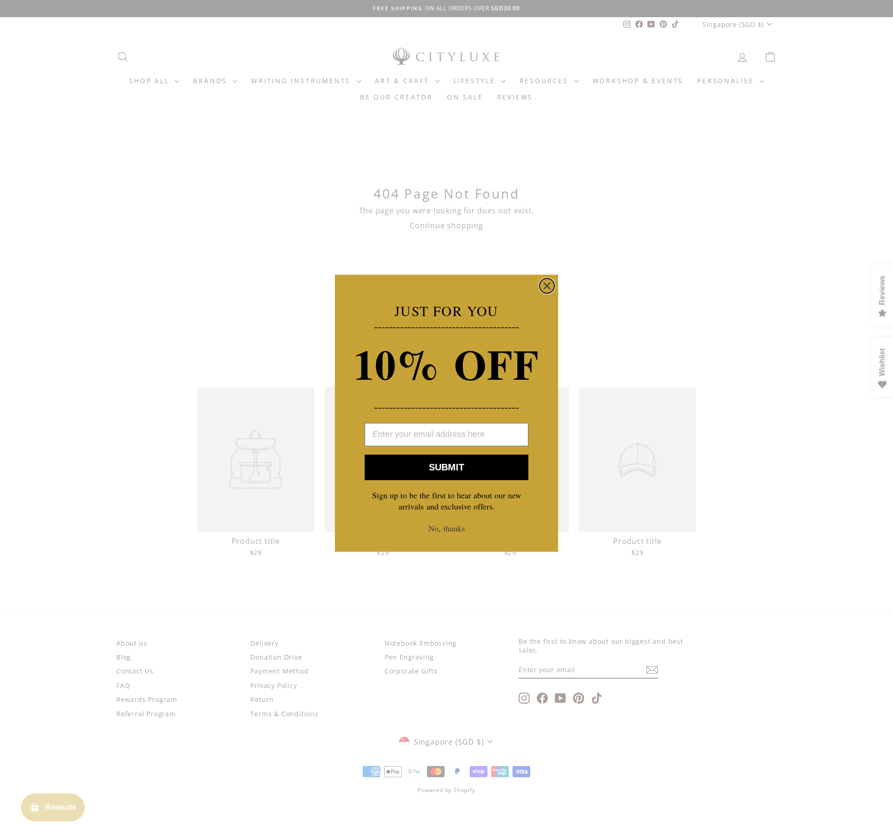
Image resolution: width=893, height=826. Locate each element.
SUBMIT (446, 467)
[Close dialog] (547, 285)
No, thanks (446, 528)
